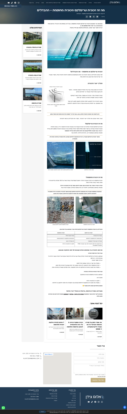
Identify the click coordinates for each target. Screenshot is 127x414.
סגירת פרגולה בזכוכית (33, 47)
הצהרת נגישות (72, 402)
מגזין (42, 2)
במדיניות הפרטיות (54, 412)
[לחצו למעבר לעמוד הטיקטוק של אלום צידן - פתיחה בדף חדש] (11, 3)
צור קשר (73, 400)
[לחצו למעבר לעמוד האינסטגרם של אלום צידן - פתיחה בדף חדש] (18, 3)
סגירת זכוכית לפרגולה (51, 398)
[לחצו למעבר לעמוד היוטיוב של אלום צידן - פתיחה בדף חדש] (8, 3)
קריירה (37, 2)
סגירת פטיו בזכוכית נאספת (70, 2)
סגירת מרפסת (82, 2)
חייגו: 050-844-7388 (10, 6)
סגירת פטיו (54, 396)
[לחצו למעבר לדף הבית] (115, 2)
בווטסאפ (66, 294)
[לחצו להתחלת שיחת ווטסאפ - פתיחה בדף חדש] (101, 402)
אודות (90, 2)
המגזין (55, 400)
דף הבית (103, 13)
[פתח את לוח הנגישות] (124, 407)
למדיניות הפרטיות (101, 376)
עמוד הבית (73, 393)
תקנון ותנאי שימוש (71, 405)
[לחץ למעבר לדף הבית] (95, 397)
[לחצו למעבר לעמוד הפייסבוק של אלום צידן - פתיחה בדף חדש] (14, 3)
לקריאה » (99, 336)
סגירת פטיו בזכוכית (34, 75)
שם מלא (103, 352)
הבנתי (42, 411)
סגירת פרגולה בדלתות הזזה (53, 2)
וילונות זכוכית (97, 2)
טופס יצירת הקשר (79, 294)
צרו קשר (31, 2)
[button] (97, 16)
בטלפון (71, 294)
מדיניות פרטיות (72, 407)
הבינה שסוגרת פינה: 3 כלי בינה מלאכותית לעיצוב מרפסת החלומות (75, 325)
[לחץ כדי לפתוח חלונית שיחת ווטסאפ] (3, 408)
